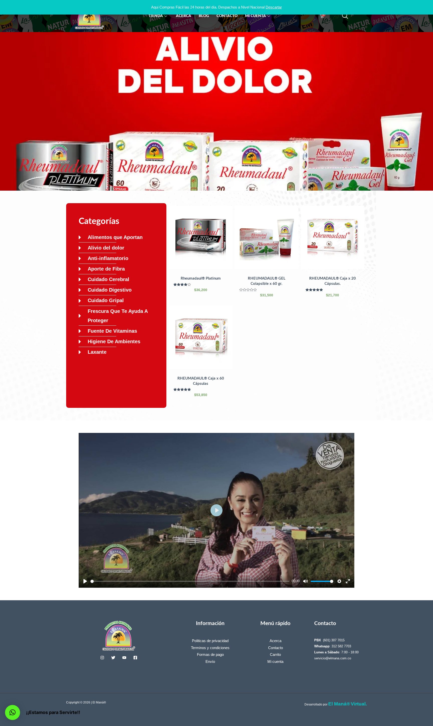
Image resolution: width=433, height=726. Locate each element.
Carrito (275, 654)
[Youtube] (124, 658)
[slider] (190, 581)
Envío (210, 661)
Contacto (227, 16)
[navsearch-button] (345, 16)
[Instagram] (102, 658)
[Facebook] (135, 658)
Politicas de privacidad (210, 641)
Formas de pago (210, 654)
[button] (12, 712)
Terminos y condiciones (210, 648)
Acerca (183, 16)
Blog (204, 16)
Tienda (156, 16)
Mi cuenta (275, 661)
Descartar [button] (274, 7)
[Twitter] (113, 658)
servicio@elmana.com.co (332, 658)
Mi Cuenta (255, 16)
